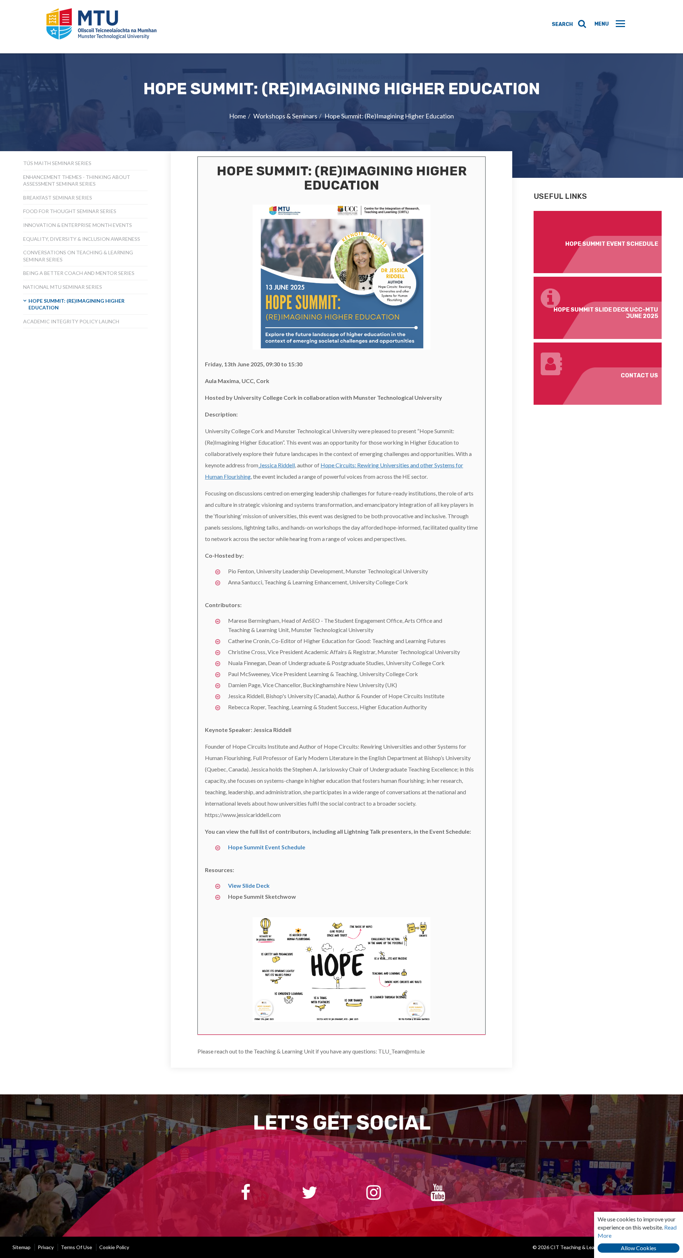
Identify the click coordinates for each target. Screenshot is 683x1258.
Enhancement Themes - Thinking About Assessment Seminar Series (76, 180)
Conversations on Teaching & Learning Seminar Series (78, 255)
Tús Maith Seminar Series (57, 163)
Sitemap (21, 1247)
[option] (341, 115)
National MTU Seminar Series (62, 287)
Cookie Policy (114, 1247)
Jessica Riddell (276, 465)
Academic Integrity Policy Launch (71, 321)
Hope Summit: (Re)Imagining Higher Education (389, 116)
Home (237, 116)
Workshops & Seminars (285, 116)
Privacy (46, 1247)
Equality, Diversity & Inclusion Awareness (81, 239)
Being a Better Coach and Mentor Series (78, 273)
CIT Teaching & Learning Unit (101, 26)
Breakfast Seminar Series (57, 198)
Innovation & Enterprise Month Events (77, 225)
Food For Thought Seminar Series (69, 211)
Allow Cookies (638, 1247)
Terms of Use (76, 1247)
